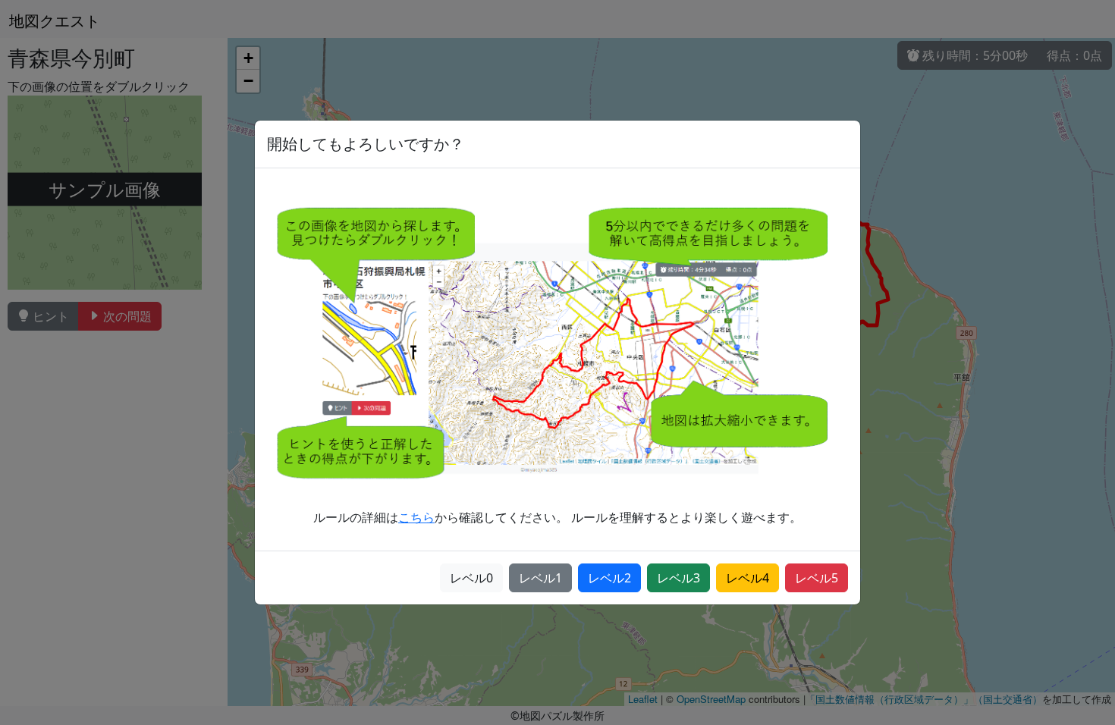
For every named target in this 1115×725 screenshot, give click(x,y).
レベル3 (678, 578)
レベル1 (540, 578)
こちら (416, 517)
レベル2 (609, 578)
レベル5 (816, 578)
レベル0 (471, 578)
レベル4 (747, 578)
